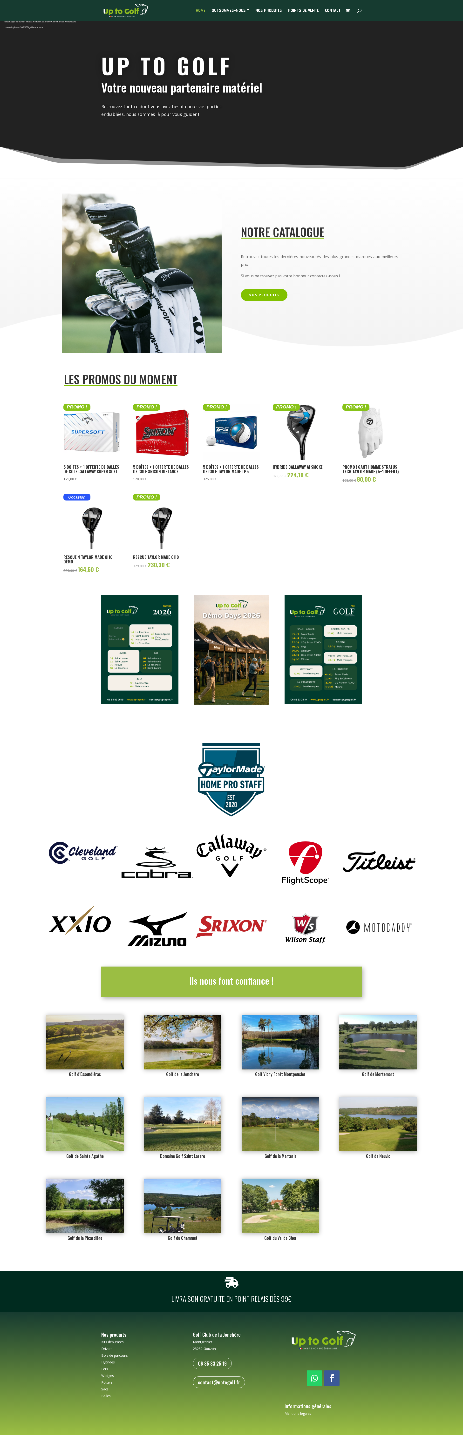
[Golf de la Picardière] (85, 1232)
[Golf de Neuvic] (378, 1150)
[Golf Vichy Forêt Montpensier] (280, 1068)
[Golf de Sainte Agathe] (85, 1150)
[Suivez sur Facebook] (332, 1378)
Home (200, 11)
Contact (332, 11)
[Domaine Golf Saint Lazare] (182, 1150)
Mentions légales (298, 1413)
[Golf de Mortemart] (378, 1068)
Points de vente (303, 11)
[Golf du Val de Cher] (280, 1232)
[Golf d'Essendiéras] (85, 1068)
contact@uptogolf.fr (219, 1382)
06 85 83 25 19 (212, 1363)
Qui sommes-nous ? (230, 11)
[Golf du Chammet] (182, 1232)
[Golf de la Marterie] (280, 1150)
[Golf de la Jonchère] (182, 1068)
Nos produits (268, 11)
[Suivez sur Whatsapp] (314, 1378)
